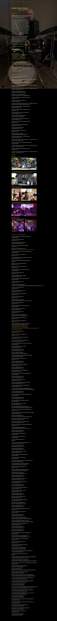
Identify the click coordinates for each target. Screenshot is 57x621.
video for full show (27, 202)
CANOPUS (25, 44)
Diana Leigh (16, 39)
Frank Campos (19, 315)
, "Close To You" (34, 171)
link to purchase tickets (27, 428)
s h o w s (18, 1)
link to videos (14, 63)
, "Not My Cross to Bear (26, 171)
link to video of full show (30, 592)
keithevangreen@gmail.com (16, 48)
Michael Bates (28, 300)
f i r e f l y (33, 1)
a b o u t (13, 1)
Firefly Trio (13, 38)
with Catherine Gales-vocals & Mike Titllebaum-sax (22, 249)
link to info (22, 80)
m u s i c (22, 1)
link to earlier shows (23, 74)
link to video (23, 55)
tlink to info (20, 128)
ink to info (20, 77)
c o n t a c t (28, 1)
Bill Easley (21, 40)
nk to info (21, 479)
